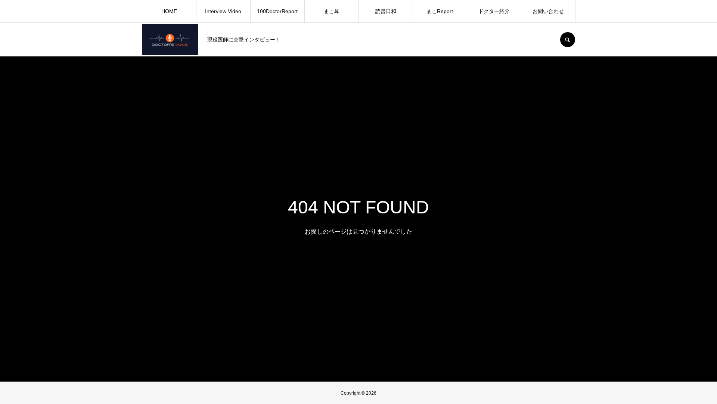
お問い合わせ (548, 11)
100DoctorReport (277, 11)
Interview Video (223, 11)
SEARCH (567, 39)
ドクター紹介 (494, 11)
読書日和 (385, 11)
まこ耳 (331, 11)
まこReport (439, 11)
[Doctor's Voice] (170, 39)
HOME (169, 11)
